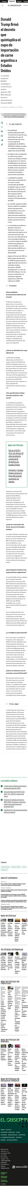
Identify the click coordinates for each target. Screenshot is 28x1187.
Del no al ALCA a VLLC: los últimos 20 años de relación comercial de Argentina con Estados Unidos (13, 884)
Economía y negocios (8, 1132)
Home (2, 1129)
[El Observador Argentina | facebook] (20, 1120)
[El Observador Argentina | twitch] (26, 1126)
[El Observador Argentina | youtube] (26, 1120)
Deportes (22, 1135)
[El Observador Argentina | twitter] (17, 1120)
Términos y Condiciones (4, 1180)
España (3, 1140)
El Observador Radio (8, 1137)
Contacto (3, 1184)
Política (8, 1129)
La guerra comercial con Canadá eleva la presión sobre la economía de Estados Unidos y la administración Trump (14, 901)
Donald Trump (5, 867)
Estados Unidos (16, 867)
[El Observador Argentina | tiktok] (19, 1123)
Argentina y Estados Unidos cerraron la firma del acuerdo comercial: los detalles (14, 890)
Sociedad (4, 1135)
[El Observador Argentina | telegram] (23, 1126)
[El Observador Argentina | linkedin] (23, 1123)
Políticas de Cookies (4, 1173)
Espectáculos (12, 1135)
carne (24, 867)
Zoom (18, 1132)
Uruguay (4, 1)
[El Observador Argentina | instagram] (23, 1120)
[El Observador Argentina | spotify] (26, 1123)
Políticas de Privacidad (4, 1177)
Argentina (4, 870)
